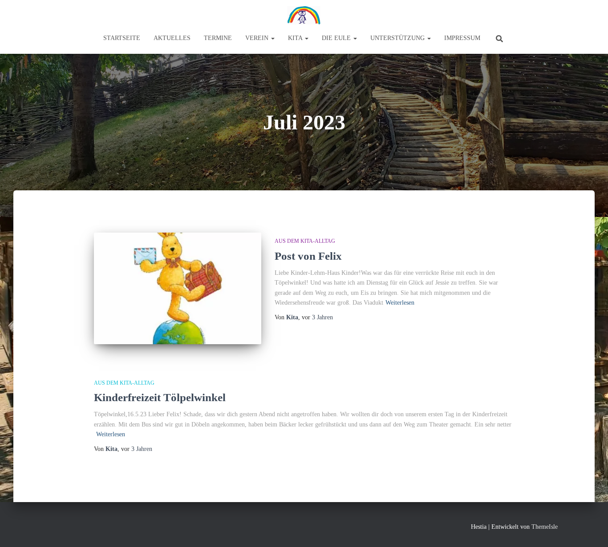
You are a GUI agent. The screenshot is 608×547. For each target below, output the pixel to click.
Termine (218, 38)
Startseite (121, 38)
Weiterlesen (399, 302)
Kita (296, 38)
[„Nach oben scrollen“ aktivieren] (590, 529)
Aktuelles (172, 38)
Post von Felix (308, 256)
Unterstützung (398, 38)
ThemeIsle (544, 526)
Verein (257, 38)
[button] (272, 38)
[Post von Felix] (177, 288)
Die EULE (337, 38)
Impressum (462, 38)
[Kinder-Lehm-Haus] (304, 15)
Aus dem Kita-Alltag (305, 241)
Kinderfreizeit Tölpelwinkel (160, 397)
